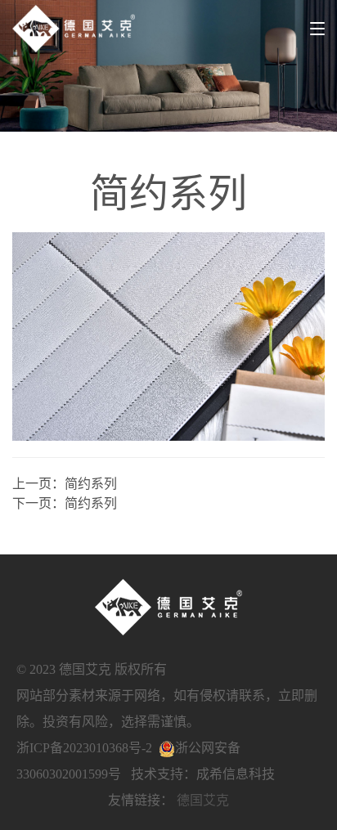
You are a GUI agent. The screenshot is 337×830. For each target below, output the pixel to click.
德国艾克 (203, 800)
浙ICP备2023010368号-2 (84, 748)
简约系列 (91, 484)
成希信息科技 (235, 774)
